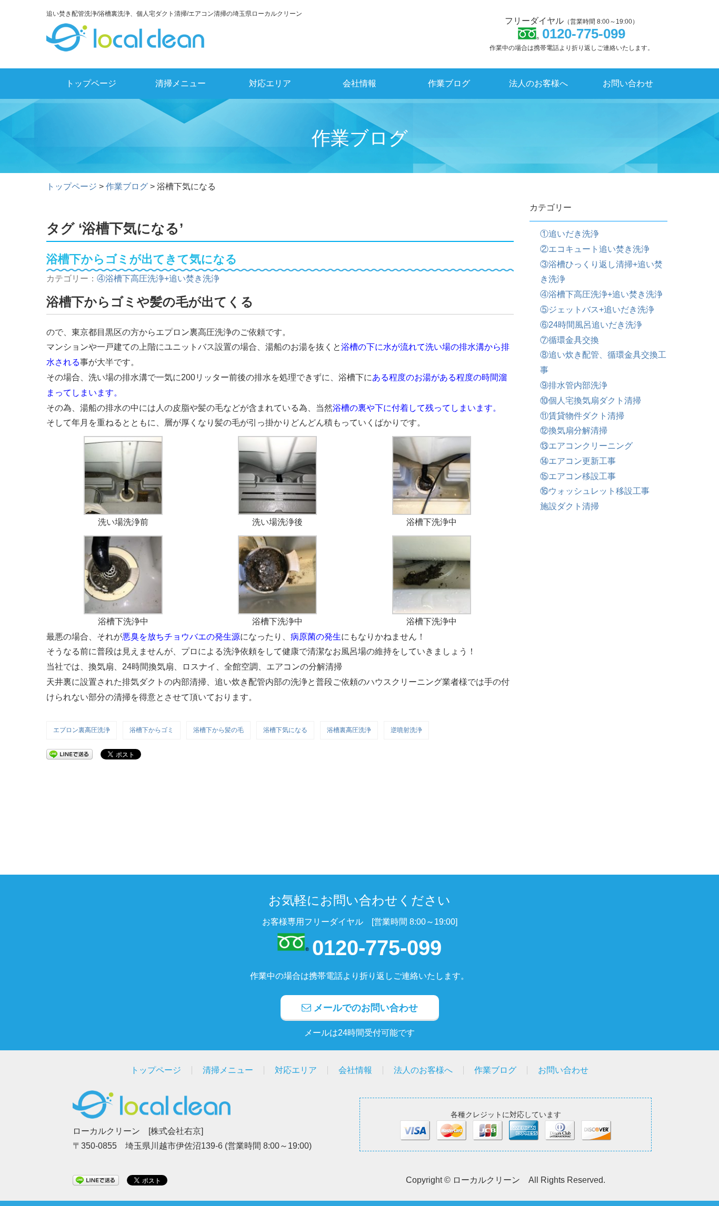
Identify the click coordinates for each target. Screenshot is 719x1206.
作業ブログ (449, 83)
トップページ (91, 83)
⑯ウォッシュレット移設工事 (595, 491)
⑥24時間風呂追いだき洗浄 (591, 324)
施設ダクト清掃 (569, 506)
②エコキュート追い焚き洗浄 (595, 249)
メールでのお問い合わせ (364, 1007)
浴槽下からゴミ (151, 730)
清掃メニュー (180, 83)
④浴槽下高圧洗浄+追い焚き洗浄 (158, 278)
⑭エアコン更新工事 (578, 461)
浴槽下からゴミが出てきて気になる (141, 259)
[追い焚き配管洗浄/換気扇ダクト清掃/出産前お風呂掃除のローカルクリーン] (125, 31)
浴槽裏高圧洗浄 (349, 730)
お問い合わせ (628, 83)
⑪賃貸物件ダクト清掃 (582, 415)
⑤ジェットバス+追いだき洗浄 (597, 309)
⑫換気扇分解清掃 (573, 430)
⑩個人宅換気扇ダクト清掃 (590, 400)
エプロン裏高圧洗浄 (81, 730)
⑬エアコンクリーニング (586, 445)
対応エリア (270, 83)
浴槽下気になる (285, 730)
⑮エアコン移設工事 (578, 476)
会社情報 (359, 83)
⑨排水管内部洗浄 (573, 385)
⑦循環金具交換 (569, 340)
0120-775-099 (377, 947)
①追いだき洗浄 (569, 233)
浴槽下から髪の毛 (218, 730)
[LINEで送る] (69, 753)
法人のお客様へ (538, 83)
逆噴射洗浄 (406, 730)
